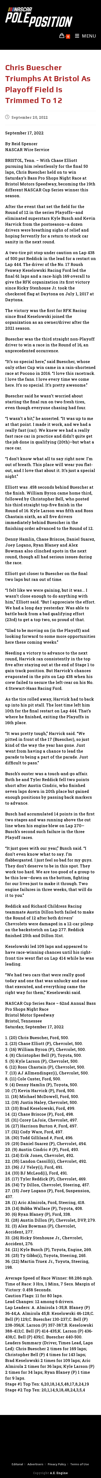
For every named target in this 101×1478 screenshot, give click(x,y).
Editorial (17, 1464)
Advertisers (35, 1464)
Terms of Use (79, 1464)
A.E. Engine (59, 1473)
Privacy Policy (57, 1464)
